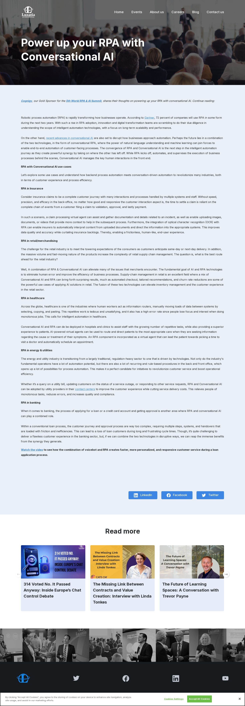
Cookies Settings (174, 699)
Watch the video (32, 449)
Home (119, 12)
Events (136, 12)
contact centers (85, 389)
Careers (178, 12)
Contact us (215, 12)
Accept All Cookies (199, 699)
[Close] (239, 699)
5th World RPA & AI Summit (83, 100)
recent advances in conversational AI (69, 138)
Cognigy (26, 100)
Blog (195, 12)
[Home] (28, 12)
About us (157, 12)
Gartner (149, 117)
